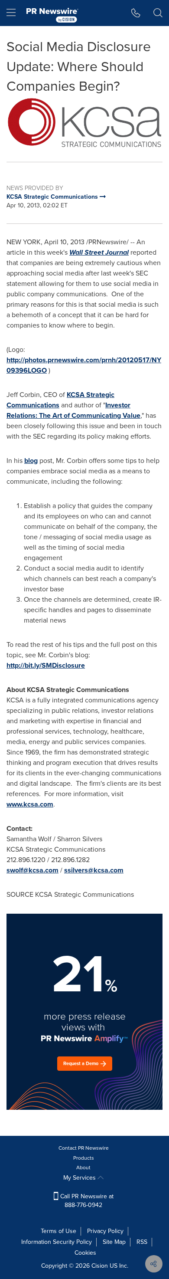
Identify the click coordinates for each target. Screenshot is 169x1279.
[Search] (158, 13)
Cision (99, 1265)
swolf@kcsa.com (32, 870)
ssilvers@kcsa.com (94, 870)
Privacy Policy (105, 1231)
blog (31, 461)
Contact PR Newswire (83, 1148)
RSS (141, 1241)
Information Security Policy (56, 1241)
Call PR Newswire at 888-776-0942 (86, 1201)
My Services (80, 1177)
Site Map (114, 1241)
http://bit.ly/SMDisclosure (45, 665)
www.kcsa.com (29, 804)
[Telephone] (136, 13)
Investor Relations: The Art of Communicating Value (73, 410)
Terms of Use (58, 1231)
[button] (84, 122)
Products (83, 1158)
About (83, 1167)
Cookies (85, 1252)
